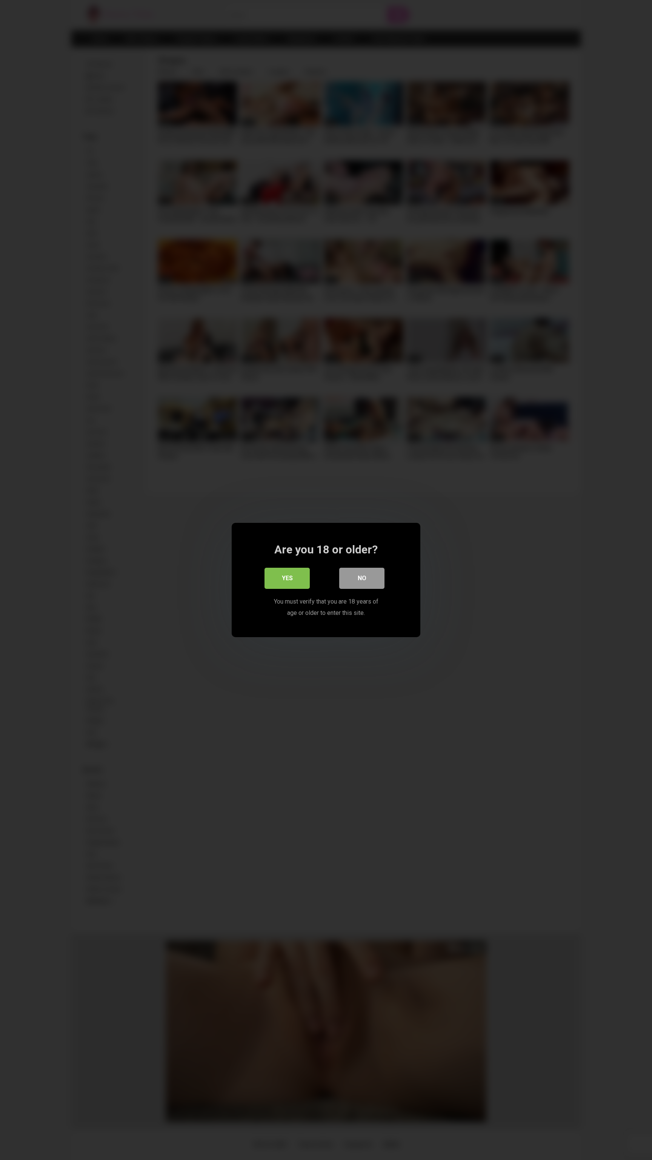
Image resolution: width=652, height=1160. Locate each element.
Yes (287, 578)
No (362, 578)
